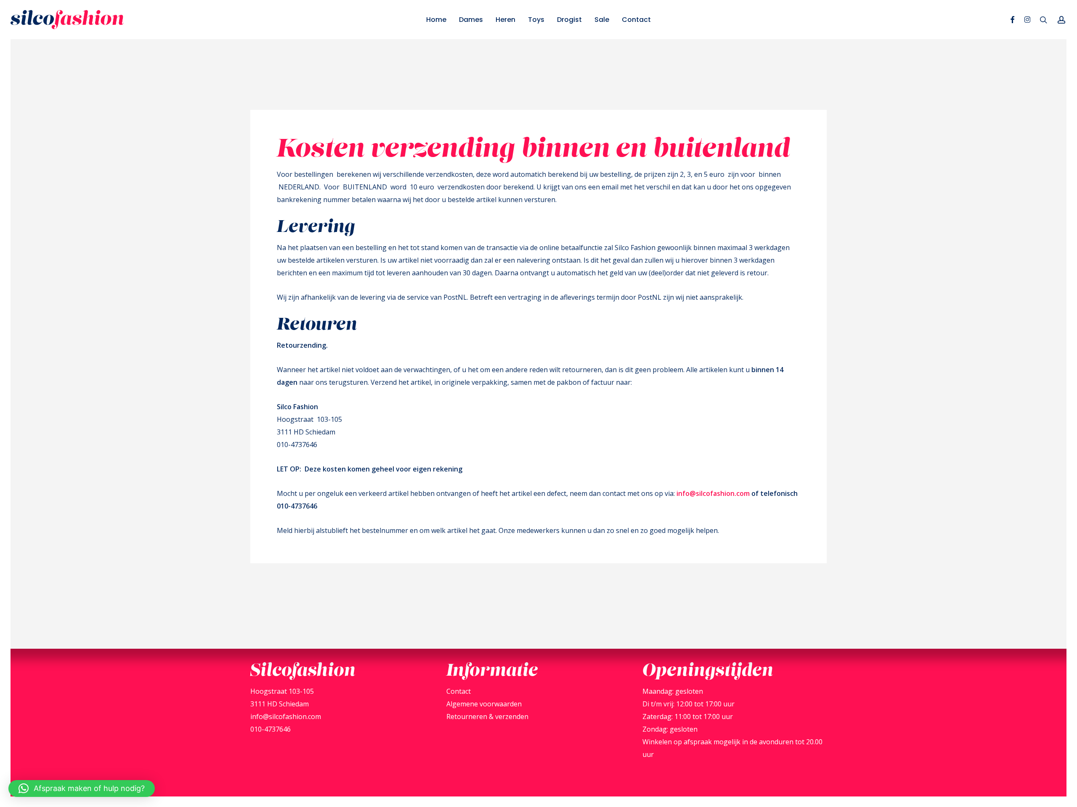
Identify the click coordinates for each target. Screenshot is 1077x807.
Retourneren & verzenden (487, 716)
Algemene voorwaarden (484, 703)
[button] (81, 788)
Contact (458, 691)
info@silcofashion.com (713, 493)
